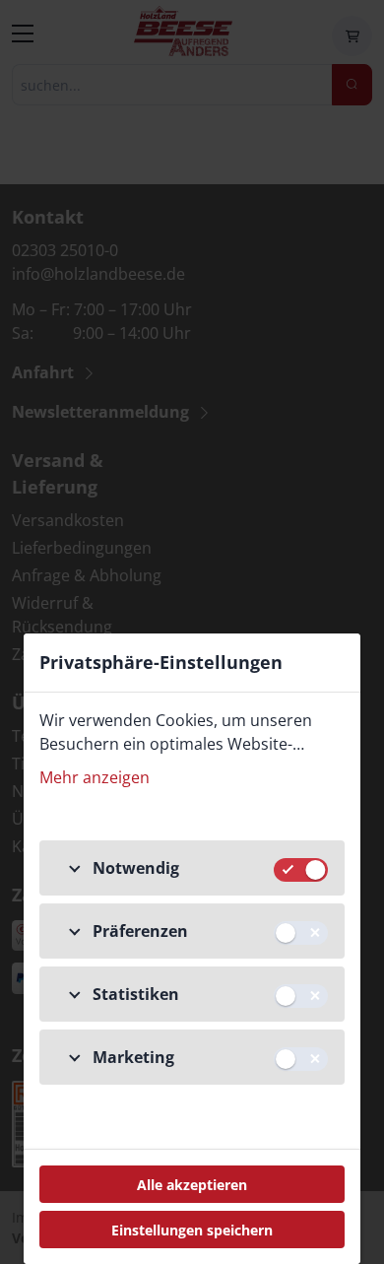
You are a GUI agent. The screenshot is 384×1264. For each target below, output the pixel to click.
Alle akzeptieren (192, 1184)
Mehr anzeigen (94, 777)
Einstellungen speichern (192, 1230)
